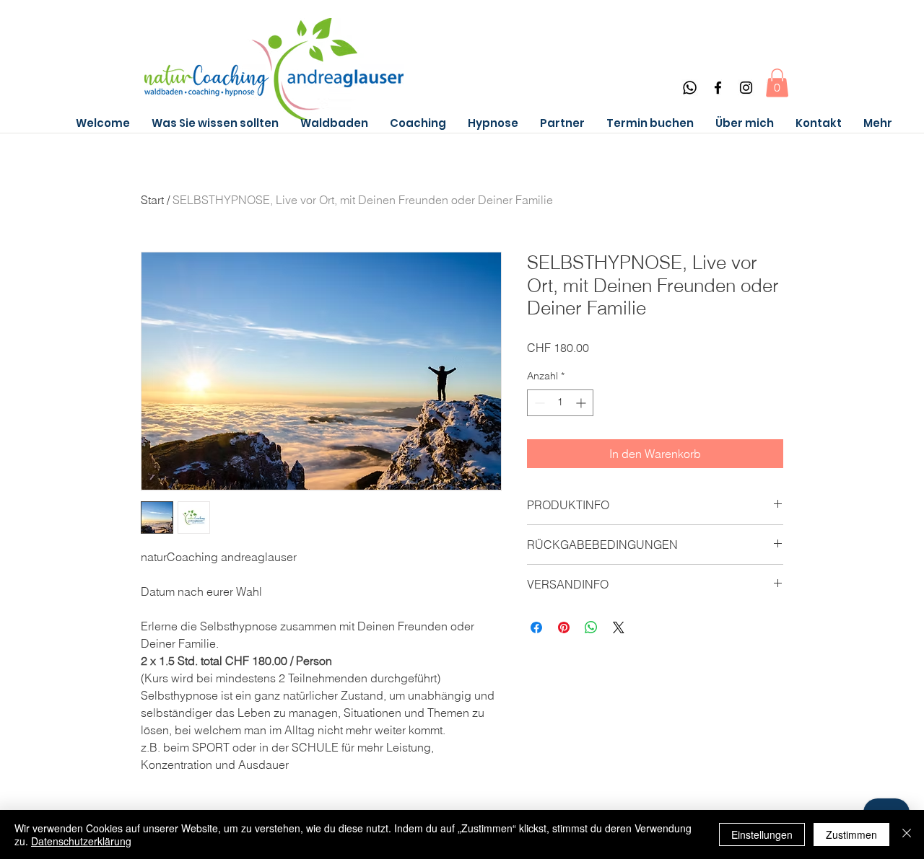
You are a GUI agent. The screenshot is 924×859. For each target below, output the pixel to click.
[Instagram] (746, 87)
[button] (777, 83)
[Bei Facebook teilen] (536, 627)
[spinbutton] (560, 402)
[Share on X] (618, 627)
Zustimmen (851, 834)
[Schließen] (906, 834)
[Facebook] (718, 87)
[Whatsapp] (689, 87)
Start (152, 200)
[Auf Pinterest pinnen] (563, 627)
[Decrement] (538, 402)
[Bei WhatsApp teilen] (591, 627)
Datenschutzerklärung (81, 841)
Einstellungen (762, 834)
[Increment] (582, 402)
